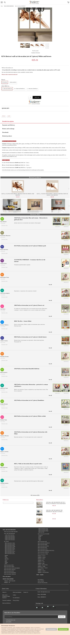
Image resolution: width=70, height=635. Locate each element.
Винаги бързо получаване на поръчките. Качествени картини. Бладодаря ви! (29, 341)
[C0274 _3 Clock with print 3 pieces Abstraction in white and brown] (52, 186)
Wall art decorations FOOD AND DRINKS (12, 568)
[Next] (68, 188)
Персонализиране (51, 629)
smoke (9, 115)
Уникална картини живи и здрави (22, 264)
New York (7, 558)
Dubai (6, 563)
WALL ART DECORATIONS (9, 529)
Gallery (14, 595)
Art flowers (40, 535)
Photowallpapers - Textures (43, 567)
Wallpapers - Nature (41, 558)
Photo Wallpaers (41, 579)
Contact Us (25, 592)
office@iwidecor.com (45, 591)
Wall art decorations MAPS (9, 571)
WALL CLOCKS (41, 581)
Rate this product (35, 50)
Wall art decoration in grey (43, 528)
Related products (7, 136)
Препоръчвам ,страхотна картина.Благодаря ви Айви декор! (28, 481)
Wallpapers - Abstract (41, 557)
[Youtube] (46, 600)
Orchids (39, 536)
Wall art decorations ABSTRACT (44, 543)
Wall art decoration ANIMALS (43, 552)
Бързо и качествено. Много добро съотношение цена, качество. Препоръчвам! (29, 325)
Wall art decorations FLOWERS (43, 533)
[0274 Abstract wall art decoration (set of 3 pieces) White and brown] (35, 41)
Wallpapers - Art (41, 569)
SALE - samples (39, 574)
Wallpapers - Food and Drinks (43, 572)
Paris (6, 556)
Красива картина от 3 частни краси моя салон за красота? (28, 437)
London (6, 557)
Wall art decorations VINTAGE (9, 569)
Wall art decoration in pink (9, 547)
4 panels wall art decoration (10, 538)
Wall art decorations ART (42, 541)
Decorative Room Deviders (43, 582)
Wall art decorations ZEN (42, 547)
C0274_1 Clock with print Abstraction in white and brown (17, 194)
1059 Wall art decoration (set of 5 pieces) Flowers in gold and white (56, 503)
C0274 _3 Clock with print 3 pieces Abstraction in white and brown (52, 194)
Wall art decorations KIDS (9, 565)
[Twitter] (40, 600)
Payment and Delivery (8, 125)
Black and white (41, 532)
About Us (4, 592)
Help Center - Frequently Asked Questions (6, 596)
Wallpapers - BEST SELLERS (9, 580)
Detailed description (8, 121)
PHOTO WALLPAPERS (8, 578)
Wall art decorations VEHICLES (10, 574)
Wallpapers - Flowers (41, 555)
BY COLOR (6, 541)
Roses (39, 537)
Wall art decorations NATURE (43, 546)
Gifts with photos (7, 576)
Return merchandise (17, 592)
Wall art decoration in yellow (10, 544)
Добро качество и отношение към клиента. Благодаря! (27, 222)
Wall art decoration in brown (10, 551)
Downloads (5, 132)
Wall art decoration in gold (43, 529)
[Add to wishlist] (68, 94)
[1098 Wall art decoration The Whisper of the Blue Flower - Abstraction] (39, 513)
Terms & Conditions (6, 600)
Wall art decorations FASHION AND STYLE (46, 550)
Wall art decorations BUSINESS (10, 572)
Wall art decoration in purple (10, 548)
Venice (6, 560)
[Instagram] (43, 600)
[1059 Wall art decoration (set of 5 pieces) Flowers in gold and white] (39, 505)
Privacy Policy (16, 600)
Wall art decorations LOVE (43, 549)
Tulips (39, 540)
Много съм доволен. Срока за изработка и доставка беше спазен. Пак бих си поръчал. (31, 390)
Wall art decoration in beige (10, 545)
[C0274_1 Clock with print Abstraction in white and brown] (18, 186)
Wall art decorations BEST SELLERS (11, 531)
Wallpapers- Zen (41, 560)
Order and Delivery (6, 603)
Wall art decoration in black (43, 530)
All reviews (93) (35, 495)
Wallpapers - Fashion (41, 570)
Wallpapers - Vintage (41, 566)
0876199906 (43, 594)
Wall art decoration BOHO (42, 544)
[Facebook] (37, 600)
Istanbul (6, 562)
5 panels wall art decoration (10, 539)
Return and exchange (8, 128)
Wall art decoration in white (10, 543)
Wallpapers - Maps (41, 563)
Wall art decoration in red (9, 550)
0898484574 (43, 597)
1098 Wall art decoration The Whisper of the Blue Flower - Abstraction (54, 511)
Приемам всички (63, 629)
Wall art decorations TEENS (9, 566)
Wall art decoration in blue (9, 552)
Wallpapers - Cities (41, 561)
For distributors (16, 597)
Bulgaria (6, 555)
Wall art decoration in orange (10, 546)
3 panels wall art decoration (10, 537)
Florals (39, 538)
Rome (6, 561)
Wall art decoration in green (10, 553)
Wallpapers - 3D (7, 582)
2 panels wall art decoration (10, 536)
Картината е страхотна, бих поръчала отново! (25, 291)
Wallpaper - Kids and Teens (43, 564)
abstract (3, 115)
